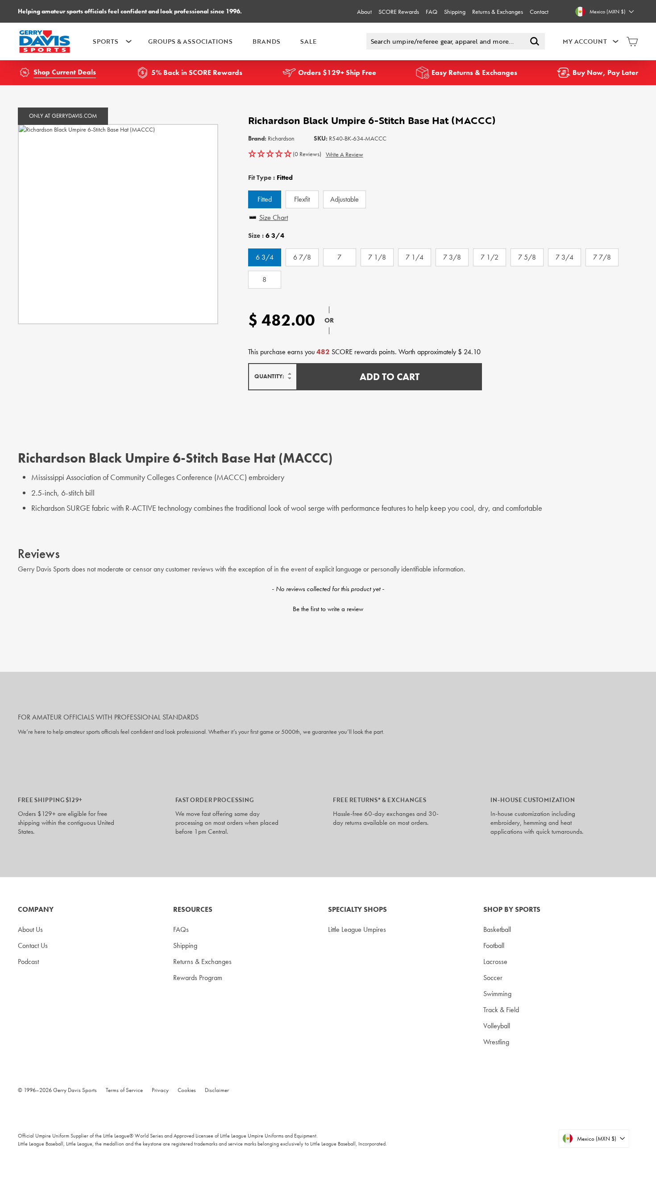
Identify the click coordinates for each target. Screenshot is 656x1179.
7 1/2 (489, 257)
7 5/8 (527, 257)
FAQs (181, 929)
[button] (284, 154)
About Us (30, 929)
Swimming (497, 993)
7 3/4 (564, 257)
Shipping (454, 12)
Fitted (264, 199)
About (364, 12)
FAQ (431, 12)
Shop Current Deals (64, 72)
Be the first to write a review (328, 608)
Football (493, 945)
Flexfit (302, 199)
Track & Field (501, 1009)
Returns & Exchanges (497, 12)
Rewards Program (197, 977)
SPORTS (105, 41)
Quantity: (269, 376)
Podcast (28, 961)
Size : (266, 236)
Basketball (497, 929)
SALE (308, 41)
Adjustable (344, 199)
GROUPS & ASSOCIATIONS (190, 41)
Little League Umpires (357, 929)
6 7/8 (302, 257)
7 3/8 (452, 257)
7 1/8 (377, 257)
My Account (585, 41)
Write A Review (344, 154)
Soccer (492, 977)
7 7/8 (602, 257)
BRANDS (266, 41)
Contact (539, 12)
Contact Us (33, 945)
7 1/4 (414, 257)
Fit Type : (270, 178)
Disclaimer (217, 1090)
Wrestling (496, 1042)
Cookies (187, 1090)
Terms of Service (124, 1090)
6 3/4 (265, 257)
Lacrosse (495, 961)
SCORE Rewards (398, 12)
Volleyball (496, 1025)
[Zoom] (118, 224)
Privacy (160, 1090)
